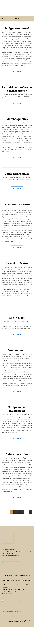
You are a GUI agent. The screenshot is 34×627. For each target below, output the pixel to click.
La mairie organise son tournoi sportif (17, 89)
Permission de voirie (17, 204)
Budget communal (17, 28)
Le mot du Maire (17, 263)
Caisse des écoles (17, 454)
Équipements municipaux (17, 409)
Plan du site (17, 611)
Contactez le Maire (17, 173)
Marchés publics (17, 119)
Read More (17, 71)
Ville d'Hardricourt (17, 7)
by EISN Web (22, 621)
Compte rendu (17, 350)
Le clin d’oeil (17, 318)
